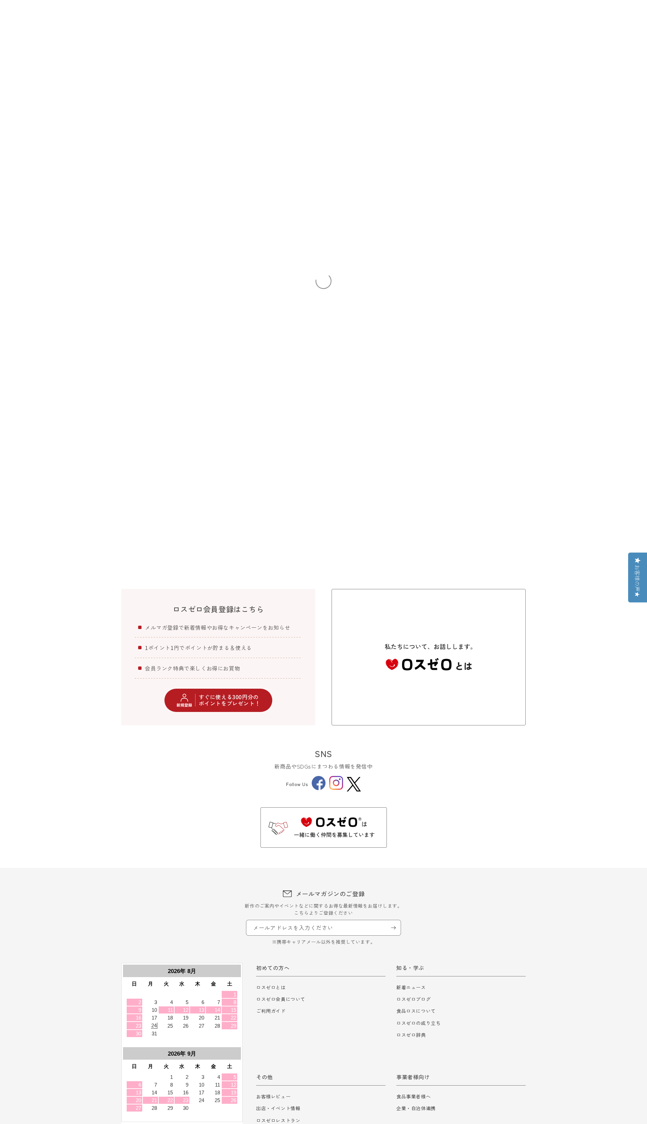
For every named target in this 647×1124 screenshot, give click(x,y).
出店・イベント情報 (278, 1108)
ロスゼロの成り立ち (418, 1023)
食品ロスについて (416, 1010)
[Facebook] (319, 788)
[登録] (393, 928)
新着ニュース (411, 987)
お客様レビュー (273, 1096)
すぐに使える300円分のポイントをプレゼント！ (229, 700)
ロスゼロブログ (413, 999)
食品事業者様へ (413, 1096)
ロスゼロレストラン (278, 1120)
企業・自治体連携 (416, 1108)
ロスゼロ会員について (280, 999)
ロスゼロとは (271, 987)
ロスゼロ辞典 (411, 1034)
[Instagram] (336, 787)
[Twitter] (354, 784)
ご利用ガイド (271, 1010)
